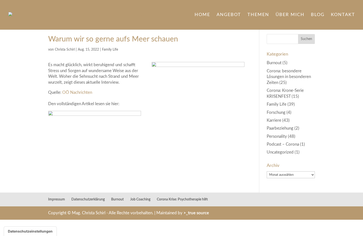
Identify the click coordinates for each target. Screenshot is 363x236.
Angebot (229, 15)
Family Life (110, 49)
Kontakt (343, 15)
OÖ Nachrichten (77, 92)
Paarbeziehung (280, 128)
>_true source (196, 213)
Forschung (276, 112)
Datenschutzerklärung (88, 199)
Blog (317, 15)
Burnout (274, 63)
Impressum (56, 199)
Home (202, 15)
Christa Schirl (65, 49)
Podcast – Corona (283, 144)
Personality (277, 136)
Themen (258, 15)
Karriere (274, 120)
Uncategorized (280, 152)
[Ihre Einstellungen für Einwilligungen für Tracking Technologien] (30, 231)
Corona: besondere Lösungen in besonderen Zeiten (289, 77)
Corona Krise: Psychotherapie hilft (182, 199)
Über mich (290, 15)
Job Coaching (140, 199)
